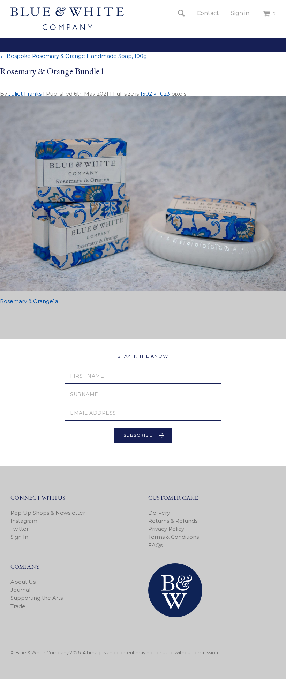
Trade (17, 606)
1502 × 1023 (155, 93)
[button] (143, 45)
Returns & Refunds (172, 521)
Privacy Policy (166, 529)
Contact (208, 13)
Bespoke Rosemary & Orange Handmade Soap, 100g (73, 56)
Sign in (240, 13)
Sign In (19, 537)
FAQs (155, 545)
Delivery (159, 513)
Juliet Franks (25, 93)
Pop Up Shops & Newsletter (47, 513)
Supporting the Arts (36, 598)
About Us (23, 582)
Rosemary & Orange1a (29, 301)
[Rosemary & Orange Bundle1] (143, 289)
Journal (20, 590)
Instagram (23, 521)
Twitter (19, 529)
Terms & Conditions (173, 537)
